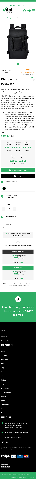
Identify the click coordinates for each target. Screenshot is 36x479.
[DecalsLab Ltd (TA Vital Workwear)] (11, 11)
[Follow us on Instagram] (7, 443)
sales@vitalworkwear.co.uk (18, 432)
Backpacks (10, 18)
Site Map (10, 449)
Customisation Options (19, 170)
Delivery (19, 176)
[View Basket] (29, 11)
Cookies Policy (17, 447)
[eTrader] (18, 466)
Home (3, 18)
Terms (2, 447)
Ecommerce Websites (15, 477)
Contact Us (5, 341)
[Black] (4, 188)
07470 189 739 (23, 313)
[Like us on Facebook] (3, 443)
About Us (4, 337)
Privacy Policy (8, 447)
